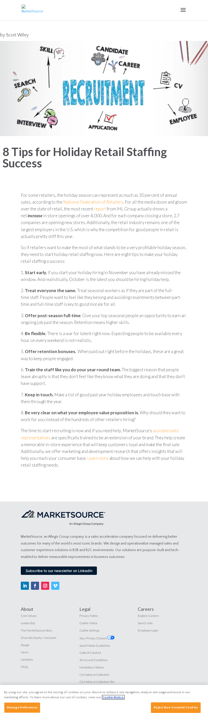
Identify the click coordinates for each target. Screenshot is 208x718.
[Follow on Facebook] (35, 586)
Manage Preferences (22, 707)
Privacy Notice (88, 616)
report (100, 208)
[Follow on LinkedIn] (25, 586)
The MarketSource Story (36, 630)
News (24, 652)
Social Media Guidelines (94, 645)
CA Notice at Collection (94, 675)
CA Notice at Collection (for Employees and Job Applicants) (99, 684)
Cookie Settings (89, 630)
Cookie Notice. (113, 697)
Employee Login (148, 630)
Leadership (28, 623)
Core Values (29, 616)
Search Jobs (145, 623)
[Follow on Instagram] (45, 586)
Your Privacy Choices (93, 638)
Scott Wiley (17, 35)
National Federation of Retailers (93, 202)
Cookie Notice (88, 623)
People (25, 645)
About (27, 609)
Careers (146, 609)
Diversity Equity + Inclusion (38, 638)
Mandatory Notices (91, 667)
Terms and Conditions (93, 660)
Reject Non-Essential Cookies (176, 707)
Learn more (98, 458)
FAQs (24, 667)
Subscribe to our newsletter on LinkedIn (59, 571)
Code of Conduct (90, 653)
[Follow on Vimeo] (55, 586)
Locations (27, 659)
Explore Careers (148, 616)
